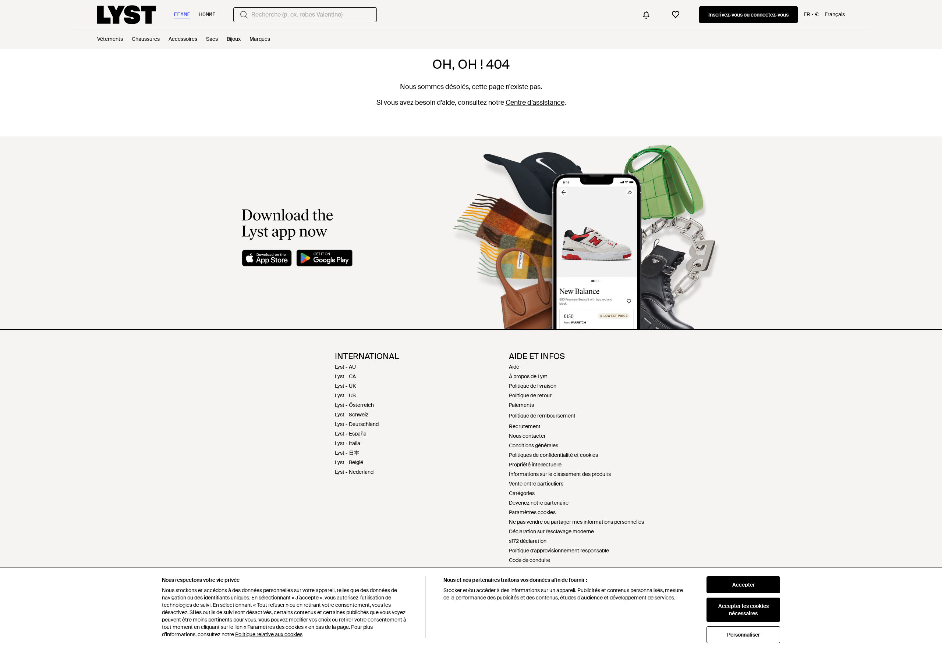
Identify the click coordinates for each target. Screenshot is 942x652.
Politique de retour (530, 395)
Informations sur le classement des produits (560, 474)
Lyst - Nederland (354, 472)
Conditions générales (533, 445)
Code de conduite (529, 560)
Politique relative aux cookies (268, 634)
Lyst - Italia (347, 443)
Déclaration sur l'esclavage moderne (551, 531)
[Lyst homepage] (126, 14)
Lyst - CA (345, 376)
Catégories (522, 493)
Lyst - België (349, 462)
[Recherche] (244, 14)
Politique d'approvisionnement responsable (559, 550)
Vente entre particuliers (536, 483)
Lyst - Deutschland (357, 424)
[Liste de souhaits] (675, 14)
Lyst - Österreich (354, 405)
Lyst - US (345, 395)
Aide (514, 366)
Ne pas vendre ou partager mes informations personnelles (576, 522)
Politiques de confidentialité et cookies (553, 455)
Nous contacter (527, 436)
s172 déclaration (527, 541)
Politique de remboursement (542, 415)
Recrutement (525, 426)
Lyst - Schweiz (351, 414)
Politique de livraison (532, 386)
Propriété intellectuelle (535, 464)
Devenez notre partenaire (539, 502)
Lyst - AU (345, 366)
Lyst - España (350, 433)
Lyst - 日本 (347, 452)
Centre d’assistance (535, 102)
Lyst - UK (345, 386)
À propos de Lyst (528, 376)
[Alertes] (646, 14)
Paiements (521, 405)
